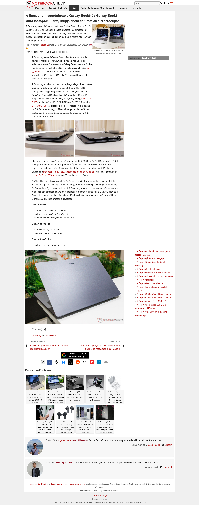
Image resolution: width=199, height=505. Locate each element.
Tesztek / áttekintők (58, 8)
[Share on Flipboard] (91, 362)
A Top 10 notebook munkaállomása (154, 272)
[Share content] (43, 362)
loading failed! (135, 58)
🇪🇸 (27, 48)
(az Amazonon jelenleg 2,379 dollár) (77, 171)
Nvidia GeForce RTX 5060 (44, 175)
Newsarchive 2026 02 (77, 484)
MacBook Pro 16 (51, 171)
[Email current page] (106, 362)
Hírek (74, 8)
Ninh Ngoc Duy (64, 462)
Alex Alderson (79, 440)
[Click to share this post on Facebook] (49, 362)
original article (64, 440)
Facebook (167, 467)
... (30, 48)
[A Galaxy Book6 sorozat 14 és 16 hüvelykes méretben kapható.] (108, 36)
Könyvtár (123, 8)
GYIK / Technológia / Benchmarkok (97, 8)
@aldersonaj (154, 444)
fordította (44, 44)
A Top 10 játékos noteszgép (150, 258)
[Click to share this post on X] (70, 362)
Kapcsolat (136, 8)
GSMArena (50, 335)
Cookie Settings (99, 495)
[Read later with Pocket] (84, 362)
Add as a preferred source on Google (78, 355)
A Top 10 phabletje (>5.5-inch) (151, 301)
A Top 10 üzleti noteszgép (149, 269)
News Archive (62, 484)
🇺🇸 (90, 44)
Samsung (36, 335)
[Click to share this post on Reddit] (77, 362)
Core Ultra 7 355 (40, 105)
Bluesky (168, 444)
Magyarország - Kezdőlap (38, 484)
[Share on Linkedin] (99, 362)
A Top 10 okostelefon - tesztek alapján (155, 276)
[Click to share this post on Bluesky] (63, 362)
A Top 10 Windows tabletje (150, 283)
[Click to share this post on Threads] (56, 362)
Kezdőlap (39, 8)
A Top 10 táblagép (146, 279)
